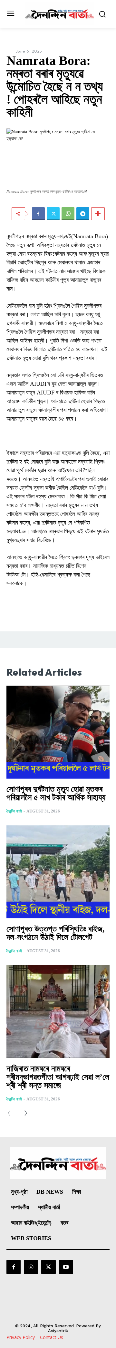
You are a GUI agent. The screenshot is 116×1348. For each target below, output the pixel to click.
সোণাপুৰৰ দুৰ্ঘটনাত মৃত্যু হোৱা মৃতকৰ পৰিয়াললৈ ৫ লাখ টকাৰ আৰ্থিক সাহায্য (55, 793)
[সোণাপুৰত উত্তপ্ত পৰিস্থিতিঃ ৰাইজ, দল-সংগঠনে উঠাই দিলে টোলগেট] (58, 871)
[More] (98, 213)
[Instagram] (31, 1267)
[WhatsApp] (68, 213)
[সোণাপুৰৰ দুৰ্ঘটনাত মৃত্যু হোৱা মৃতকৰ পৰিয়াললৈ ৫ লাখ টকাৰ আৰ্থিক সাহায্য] (58, 732)
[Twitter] (53, 213)
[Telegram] (82, 213)
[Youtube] (66, 1267)
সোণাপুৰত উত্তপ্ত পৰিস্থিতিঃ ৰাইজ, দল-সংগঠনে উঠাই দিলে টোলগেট (55, 933)
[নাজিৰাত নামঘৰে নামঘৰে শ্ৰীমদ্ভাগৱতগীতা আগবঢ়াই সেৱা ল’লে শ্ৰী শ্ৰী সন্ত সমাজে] (58, 1011)
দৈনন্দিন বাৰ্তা (14, 811)
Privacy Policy (20, 1337)
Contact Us (51, 1337)
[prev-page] (11, 1113)
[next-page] (23, 1113)
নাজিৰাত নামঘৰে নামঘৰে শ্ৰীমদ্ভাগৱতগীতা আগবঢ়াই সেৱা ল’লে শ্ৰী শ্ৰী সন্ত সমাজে (57, 1077)
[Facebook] (38, 213)
